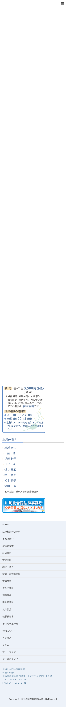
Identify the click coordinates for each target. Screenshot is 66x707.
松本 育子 (10, 480)
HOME (5, 524)
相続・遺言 (8, 567)
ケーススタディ (10, 659)
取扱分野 (6, 553)
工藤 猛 (9, 453)
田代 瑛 (9, 464)
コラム (5, 644)
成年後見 (6, 609)
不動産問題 (8, 602)
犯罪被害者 (8, 616)
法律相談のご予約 (11, 531)
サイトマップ (9, 652)
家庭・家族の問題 (11, 574)
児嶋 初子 (10, 458)
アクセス (6, 637)
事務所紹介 (8, 538)
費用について (9, 630)
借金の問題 (8, 588)
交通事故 (6, 581)
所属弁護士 (8, 545)
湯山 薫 (10, 486)
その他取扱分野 (10, 623)
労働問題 (6, 560)
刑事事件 (6, 595)
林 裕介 (10, 475)
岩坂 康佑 (10, 447)
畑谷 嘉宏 (10, 469)
